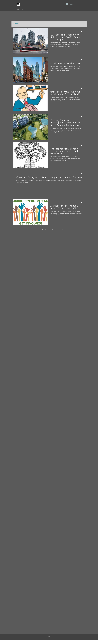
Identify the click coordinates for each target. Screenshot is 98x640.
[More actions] (82, 31)
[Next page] (58, 229)
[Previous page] (39, 229)
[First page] (36, 229)
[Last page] (62, 229)
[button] (83, 24)
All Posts (16, 24)
